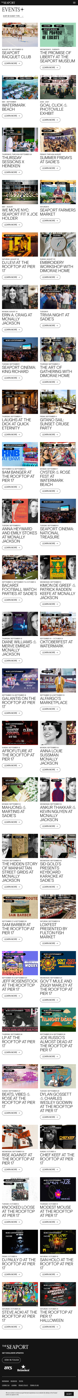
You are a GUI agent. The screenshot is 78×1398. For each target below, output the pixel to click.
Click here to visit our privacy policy (31, 1394)
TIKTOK (21, 1381)
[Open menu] (74, 2)
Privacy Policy (23, 1385)
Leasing (14, 1385)
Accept (69, 1394)
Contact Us (5, 1385)
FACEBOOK (14, 1381)
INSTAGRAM (5, 1381)
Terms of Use (34, 1385)
